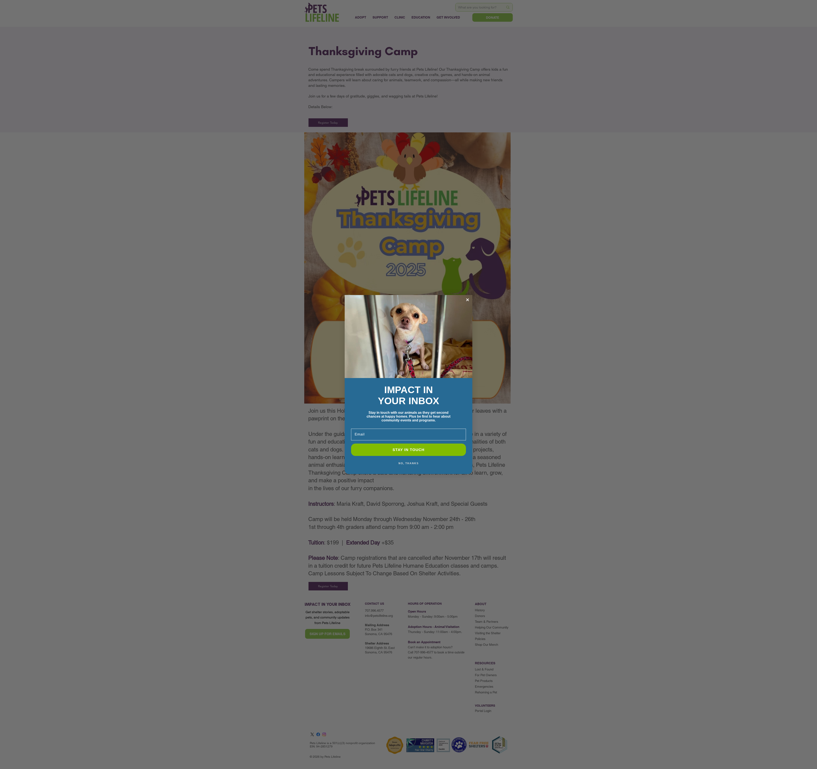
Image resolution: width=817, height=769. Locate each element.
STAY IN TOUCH (408, 450)
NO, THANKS (409, 463)
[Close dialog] (467, 299)
